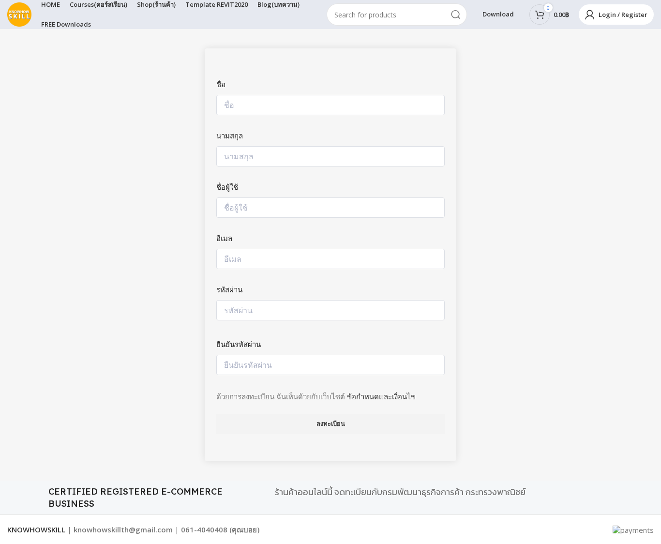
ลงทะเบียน (330, 423)
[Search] (456, 14)
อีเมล (224, 238)
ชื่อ (220, 84)
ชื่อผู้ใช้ (227, 187)
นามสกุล (229, 135)
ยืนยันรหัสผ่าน (238, 344)
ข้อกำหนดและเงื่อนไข (381, 396)
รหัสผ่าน (229, 289)
